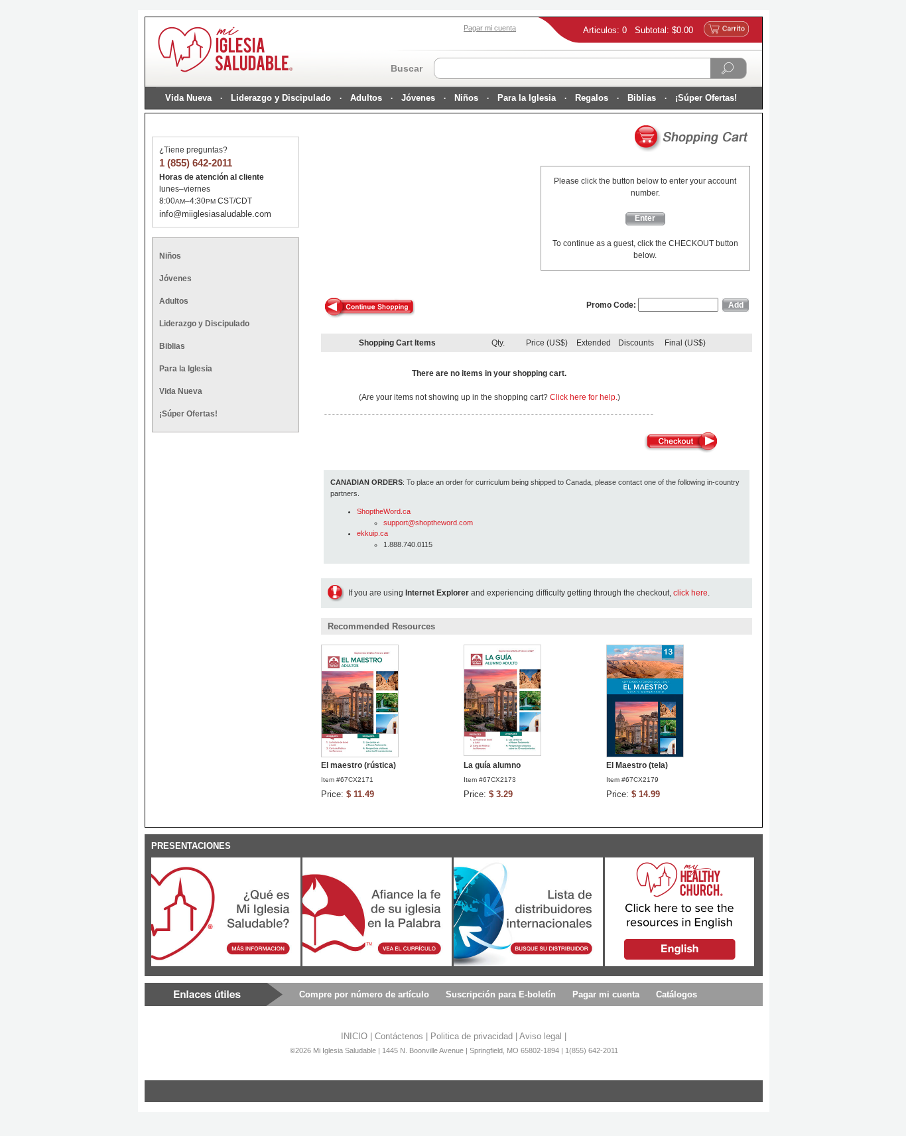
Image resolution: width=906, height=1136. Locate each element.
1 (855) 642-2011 (195, 162)
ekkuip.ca (372, 533)
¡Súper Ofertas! (706, 98)
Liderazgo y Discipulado (281, 98)
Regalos (591, 98)
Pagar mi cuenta (605, 994)
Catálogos (676, 994)
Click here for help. (583, 397)
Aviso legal (540, 1036)
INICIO (354, 1036)
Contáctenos (399, 1036)
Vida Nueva (188, 98)
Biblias (641, 98)
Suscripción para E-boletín (501, 994)
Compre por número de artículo (364, 994)
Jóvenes (418, 98)
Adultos (366, 98)
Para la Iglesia (526, 98)
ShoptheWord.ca (384, 511)
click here (690, 593)
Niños (466, 98)
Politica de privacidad (471, 1036)
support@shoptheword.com (428, 523)
